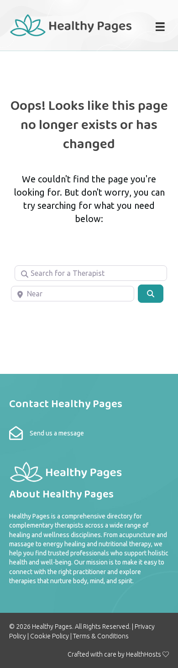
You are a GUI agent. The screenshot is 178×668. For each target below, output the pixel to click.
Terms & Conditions (101, 636)
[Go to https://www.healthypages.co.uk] (71, 24)
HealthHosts (143, 654)
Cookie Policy (49, 636)
